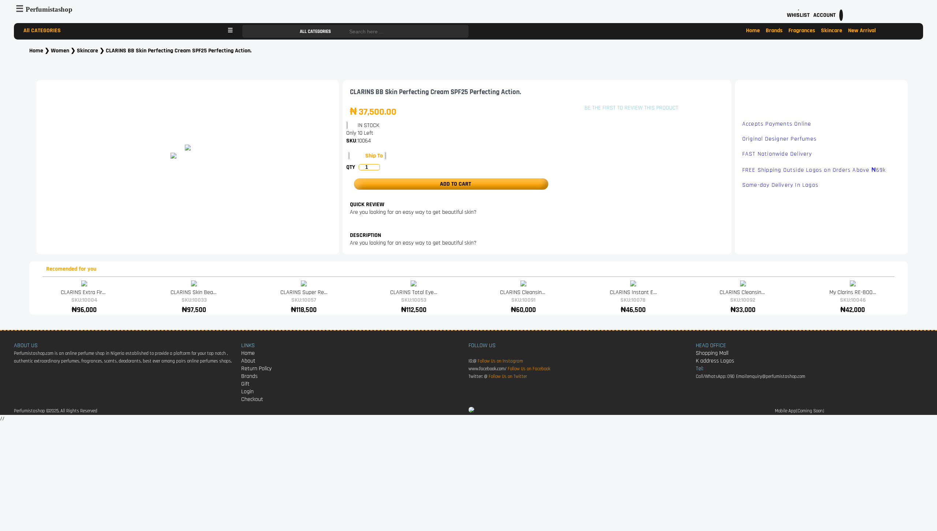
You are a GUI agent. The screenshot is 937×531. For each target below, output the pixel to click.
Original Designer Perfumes (779, 139)
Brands (774, 30)
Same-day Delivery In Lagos (780, 185)
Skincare (831, 30)
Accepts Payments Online (776, 124)
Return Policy (256, 368)
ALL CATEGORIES (316, 32)
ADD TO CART (453, 184)
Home (753, 30)
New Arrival (862, 30)
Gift (245, 384)
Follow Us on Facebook (529, 369)
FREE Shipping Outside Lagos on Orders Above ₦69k (814, 170)
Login (247, 392)
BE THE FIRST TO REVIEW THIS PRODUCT (631, 108)
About (248, 361)
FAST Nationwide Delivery (777, 154)
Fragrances (801, 30)
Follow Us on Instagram (500, 361)
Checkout (252, 399)
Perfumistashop (49, 9)
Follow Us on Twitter (508, 377)
